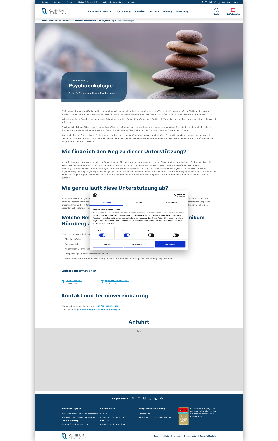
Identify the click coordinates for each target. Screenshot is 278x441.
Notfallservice (233, 14)
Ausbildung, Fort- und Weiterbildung (155, 417)
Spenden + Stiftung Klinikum (112, 424)
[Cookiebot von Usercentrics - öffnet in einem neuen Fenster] (175, 195)
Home (44, 21)
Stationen (104, 421)
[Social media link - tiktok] (219, 2)
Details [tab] (139, 202)
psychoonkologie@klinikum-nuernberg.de (99, 309)
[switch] (127, 235)
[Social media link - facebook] (201, 2)
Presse (69, 2)
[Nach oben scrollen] (274, 437)
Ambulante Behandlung (113, 2)
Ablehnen (108, 244)
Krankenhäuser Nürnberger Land (76, 424)
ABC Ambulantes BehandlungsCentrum (79, 417)
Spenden (132, 2)
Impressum (176, 436)
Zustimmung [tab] (106, 202)
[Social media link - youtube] (206, 2)
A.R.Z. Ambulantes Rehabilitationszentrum (80, 414)
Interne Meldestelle (207, 436)
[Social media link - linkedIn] (210, 2)
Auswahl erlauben (139, 244)
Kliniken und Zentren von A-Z (113, 417)
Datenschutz (190, 436)
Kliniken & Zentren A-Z (87, 2)
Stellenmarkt (144, 414)
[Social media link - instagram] (214, 2)
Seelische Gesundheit (71, 21)
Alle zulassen (170, 244)
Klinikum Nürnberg (70, 421)
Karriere (103, 414)
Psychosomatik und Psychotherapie (100, 21)
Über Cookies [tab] (171, 202)
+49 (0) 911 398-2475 (107, 306)
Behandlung (54, 21)
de (235, 2)
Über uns (57, 2)
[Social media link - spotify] (223, 2)
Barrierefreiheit (161, 436)
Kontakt (45, 2)
